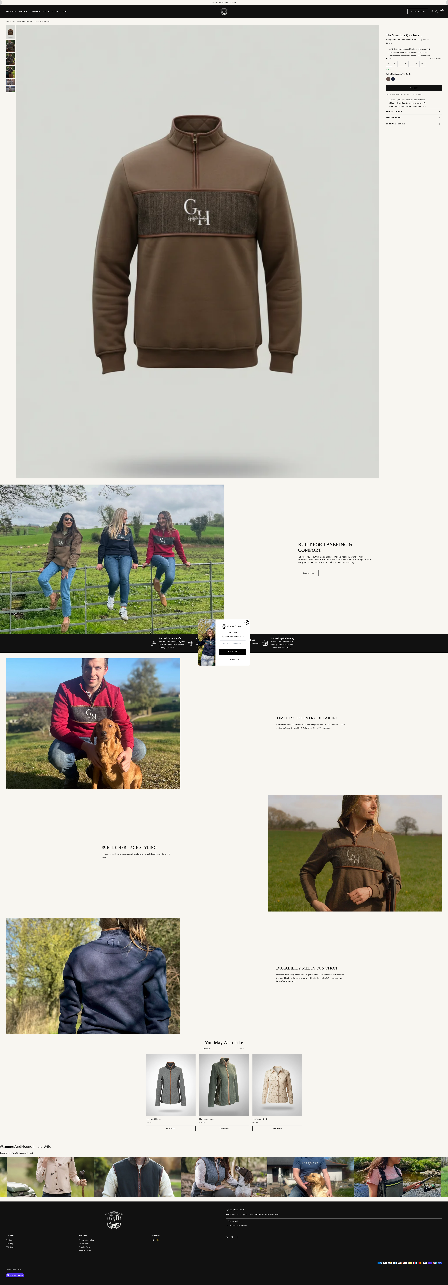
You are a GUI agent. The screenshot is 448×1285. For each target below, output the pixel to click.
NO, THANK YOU (233, 659)
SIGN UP (232, 652)
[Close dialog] (247, 622)
